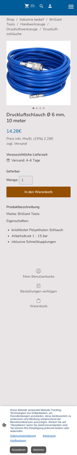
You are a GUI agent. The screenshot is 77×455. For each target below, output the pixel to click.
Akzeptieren (19, 449)
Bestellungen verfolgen (38, 291)
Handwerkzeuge (32, 24)
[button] (41, 6)
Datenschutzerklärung (23, 435)
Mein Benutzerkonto (38, 276)
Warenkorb (38, 306)
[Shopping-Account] (50, 6)
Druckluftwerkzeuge (22, 29)
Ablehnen (38, 449)
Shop (10, 19)
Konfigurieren (18, 440)
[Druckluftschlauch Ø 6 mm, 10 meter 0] (38, 73)
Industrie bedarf (32, 19)
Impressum (49, 435)
